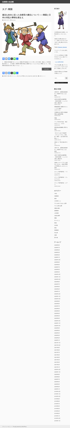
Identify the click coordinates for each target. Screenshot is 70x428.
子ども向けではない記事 (60, 203)
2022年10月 (57, 325)
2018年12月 (57, 418)
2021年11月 (57, 342)
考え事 (20, 76)
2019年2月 (57, 413)
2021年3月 (57, 362)
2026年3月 (57, 252)
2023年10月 (57, 298)
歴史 (18, 76)
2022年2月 (57, 338)
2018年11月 (57, 420)
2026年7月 (57, 247)
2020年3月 (57, 384)
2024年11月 (57, 277)
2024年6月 (57, 286)
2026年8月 (57, 245)
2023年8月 (57, 303)
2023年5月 (57, 311)
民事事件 (56, 230)
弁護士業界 (57, 215)
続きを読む (46, 69)
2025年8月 (57, 264)
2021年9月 (57, 347)
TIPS (55, 193)
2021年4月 (57, 359)
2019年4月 (57, 411)
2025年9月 (57, 262)
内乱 (25, 76)
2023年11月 (57, 296)
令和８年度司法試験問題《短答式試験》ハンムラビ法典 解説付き (61, 101)
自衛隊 (33, 76)
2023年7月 (57, 306)
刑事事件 (5, 76)
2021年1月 (57, 367)
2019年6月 (57, 406)
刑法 (27, 76)
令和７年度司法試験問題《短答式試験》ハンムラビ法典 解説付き (61, 156)
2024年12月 (57, 274)
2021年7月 (57, 352)
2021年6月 (57, 355)
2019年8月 (57, 401)
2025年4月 (57, 272)
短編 (55, 118)
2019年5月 (57, 408)
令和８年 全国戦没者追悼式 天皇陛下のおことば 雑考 (61, 93)
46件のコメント (42, 76)
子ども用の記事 (58, 206)
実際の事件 (9, 76)
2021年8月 (57, 350)
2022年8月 (57, 328)
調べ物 (56, 237)
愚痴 (55, 218)
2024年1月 (57, 291)
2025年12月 (57, 259)
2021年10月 (57, 345)
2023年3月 (57, 316)
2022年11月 (57, 323)
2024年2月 (57, 289)
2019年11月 (57, 394)
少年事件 (56, 213)
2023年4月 (57, 313)
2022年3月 (57, 335)
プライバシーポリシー (7, 426)
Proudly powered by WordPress (20, 426)
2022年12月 (57, 320)
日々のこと (14, 76)
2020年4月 (57, 381)
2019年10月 (57, 396)
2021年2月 (57, 364)
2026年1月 (57, 257)
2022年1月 (57, 340)
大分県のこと (57, 201)
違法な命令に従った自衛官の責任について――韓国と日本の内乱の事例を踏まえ (26, 16)
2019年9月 (57, 399)
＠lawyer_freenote (62, 47)
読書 (55, 235)
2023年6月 (57, 308)
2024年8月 (57, 281)
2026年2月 (57, 255)
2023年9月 (57, 301)
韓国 (36, 76)
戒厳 (29, 76)
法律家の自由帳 (8, 2)
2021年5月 (57, 357)
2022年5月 (57, 330)
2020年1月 (57, 389)
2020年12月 (57, 369)
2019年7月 (57, 403)
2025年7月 (57, 267)
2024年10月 (57, 279)
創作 (55, 198)
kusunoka (14, 20)
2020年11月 (57, 372)
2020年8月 (57, 377)
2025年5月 (57, 269)
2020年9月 (57, 374)
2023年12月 (57, 294)
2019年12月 (57, 391)
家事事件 (56, 210)
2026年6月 (57, 250)
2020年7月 (57, 379)
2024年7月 (57, 284)
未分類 (56, 225)
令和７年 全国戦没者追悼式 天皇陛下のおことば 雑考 (61, 149)
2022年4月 (57, 333)
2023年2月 (57, 318)
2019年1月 (57, 416)
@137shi (59, 62)
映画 (55, 223)
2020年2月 (57, 386)
